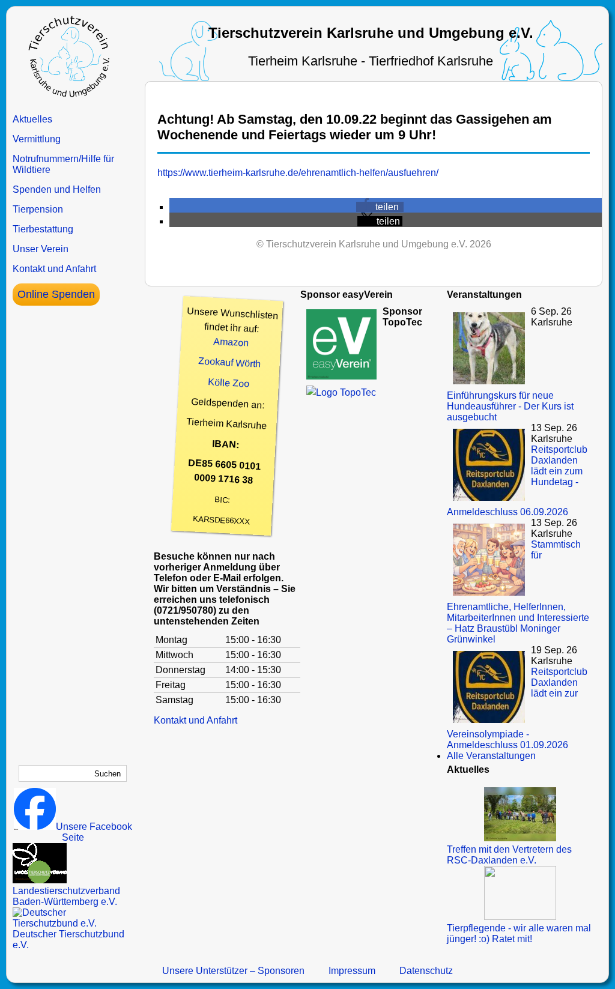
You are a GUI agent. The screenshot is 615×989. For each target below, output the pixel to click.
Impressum (352, 971)
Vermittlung (37, 139)
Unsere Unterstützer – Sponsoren (233, 971)
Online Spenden (56, 294)
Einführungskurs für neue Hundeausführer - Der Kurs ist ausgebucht (510, 406)
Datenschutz (426, 971)
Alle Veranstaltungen (491, 756)
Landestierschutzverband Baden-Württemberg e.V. (66, 896)
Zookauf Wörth (229, 362)
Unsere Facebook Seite (94, 831)
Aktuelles (32, 119)
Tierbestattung (43, 229)
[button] (380, 207)
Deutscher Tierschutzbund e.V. (68, 939)
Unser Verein (40, 249)
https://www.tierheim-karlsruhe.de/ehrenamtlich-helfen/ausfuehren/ (297, 173)
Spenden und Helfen (57, 189)
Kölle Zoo (229, 383)
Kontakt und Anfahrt (54, 269)
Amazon (231, 342)
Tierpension (38, 209)
